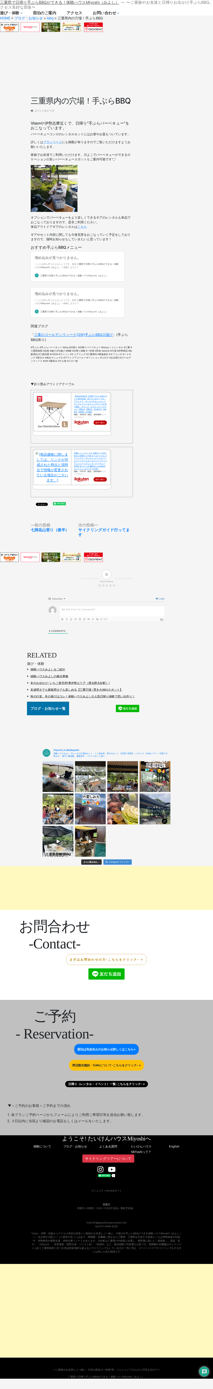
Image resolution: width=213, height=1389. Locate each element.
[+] (105, 619)
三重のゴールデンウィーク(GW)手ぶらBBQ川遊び (73, 335)
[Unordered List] (84, 619)
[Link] (97, 619)
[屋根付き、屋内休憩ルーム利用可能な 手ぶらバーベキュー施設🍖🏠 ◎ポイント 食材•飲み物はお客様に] (58, 841)
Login (161, 598)
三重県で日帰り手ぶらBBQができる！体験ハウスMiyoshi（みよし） (59, 2)
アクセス (74, 13)
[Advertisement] (106, 64)
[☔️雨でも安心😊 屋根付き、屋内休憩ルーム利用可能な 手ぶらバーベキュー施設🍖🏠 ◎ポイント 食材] (155, 776)
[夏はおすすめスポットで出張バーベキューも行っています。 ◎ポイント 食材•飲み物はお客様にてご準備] (58, 776)
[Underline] (71, 619)
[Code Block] (93, 619)
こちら (82, 227)
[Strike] (75, 619)
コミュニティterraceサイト (106, 1190)
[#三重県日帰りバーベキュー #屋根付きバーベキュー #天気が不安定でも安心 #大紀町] (122, 776)
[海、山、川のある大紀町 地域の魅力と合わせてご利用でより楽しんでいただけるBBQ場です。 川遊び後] (90, 776)
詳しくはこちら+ (124, 1049)
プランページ (52, 142)
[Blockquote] (88, 619)
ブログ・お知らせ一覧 (48, 708)
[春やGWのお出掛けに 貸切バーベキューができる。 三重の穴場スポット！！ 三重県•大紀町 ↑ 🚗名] (90, 841)
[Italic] (67, 619)
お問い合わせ (104, 13)
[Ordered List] (80, 619)
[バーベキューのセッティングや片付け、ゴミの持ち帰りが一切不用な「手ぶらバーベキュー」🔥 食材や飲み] (58, 808)
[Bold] (62, 619)
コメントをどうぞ (44, 110)
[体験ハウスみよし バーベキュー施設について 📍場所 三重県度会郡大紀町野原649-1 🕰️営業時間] (155, 808)
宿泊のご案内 (44, 13)
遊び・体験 (9, 13)
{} (101, 619)
